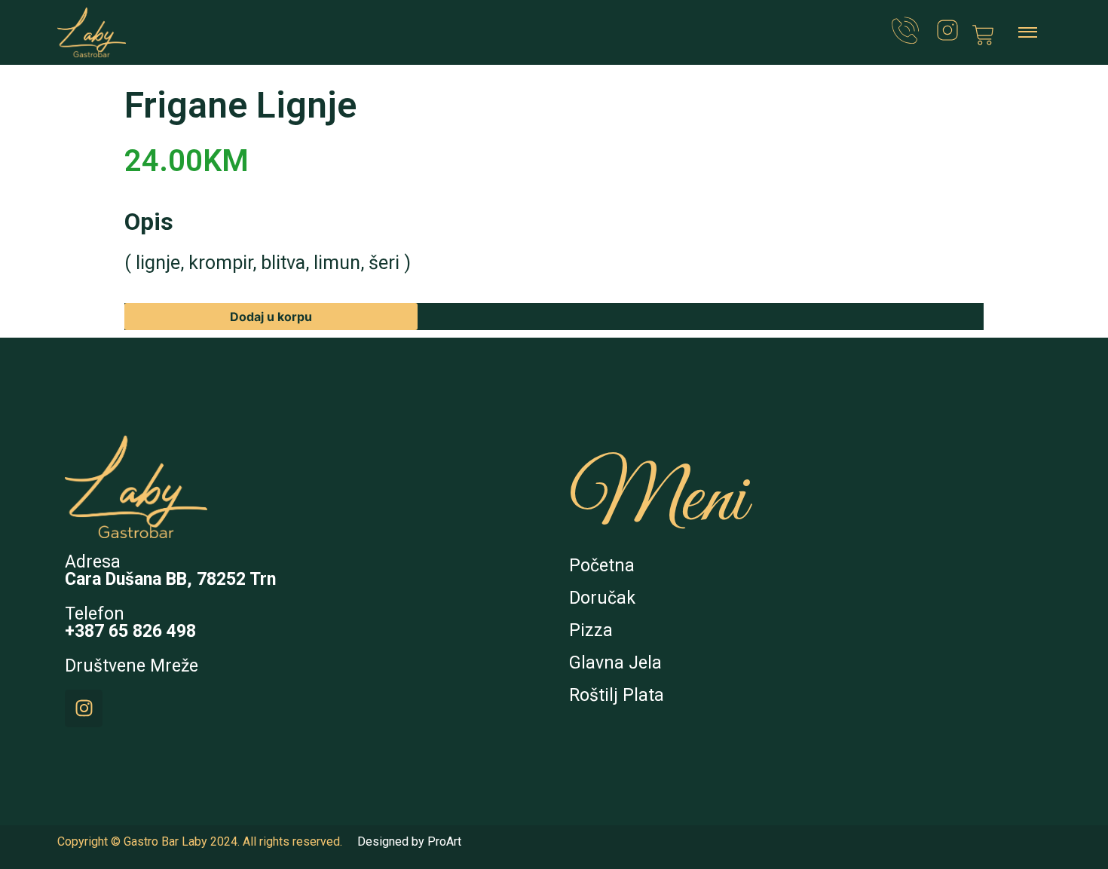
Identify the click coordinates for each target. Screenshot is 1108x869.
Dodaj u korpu (271, 316)
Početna (602, 565)
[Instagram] (84, 708)
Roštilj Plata (616, 695)
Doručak (602, 598)
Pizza (591, 630)
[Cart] (983, 35)
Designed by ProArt (409, 841)
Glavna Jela (615, 663)
